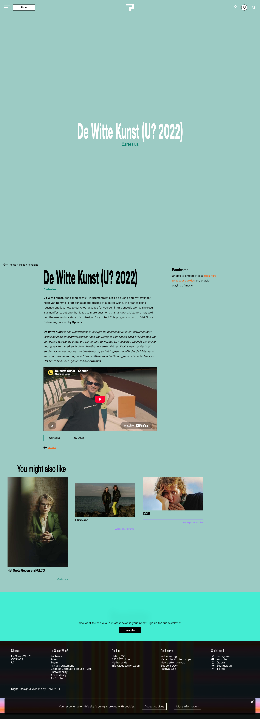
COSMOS (17, 659)
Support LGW (169, 665)
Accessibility (58, 675)
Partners (56, 656)
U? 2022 (79, 437)
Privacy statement (62, 665)
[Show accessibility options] (236, 7)
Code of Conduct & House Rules (71, 668)
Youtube (221, 659)
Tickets (24, 7)
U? (12, 662)
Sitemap (15, 650)
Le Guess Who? (21, 656)
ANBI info (57, 678)
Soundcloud (224, 665)
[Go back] (6, 264)
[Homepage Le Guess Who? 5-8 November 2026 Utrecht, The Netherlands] (130, 7)
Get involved (167, 650)
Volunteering (169, 656)
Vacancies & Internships (176, 659)
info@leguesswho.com (126, 665)
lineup (22, 264)
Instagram (223, 656)
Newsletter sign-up (173, 662)
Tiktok (220, 668)
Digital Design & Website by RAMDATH (35, 688)
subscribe (130, 630)
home (13, 264)
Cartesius (54, 437)
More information (187, 706)
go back (52, 447)
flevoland (33, 264)
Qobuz (220, 662)
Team (54, 662)
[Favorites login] (244, 8)
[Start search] (253, 7)
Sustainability (59, 672)
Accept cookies (154, 706)
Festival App (168, 668)
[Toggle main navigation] (6, 7)
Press (54, 659)
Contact (116, 650)
